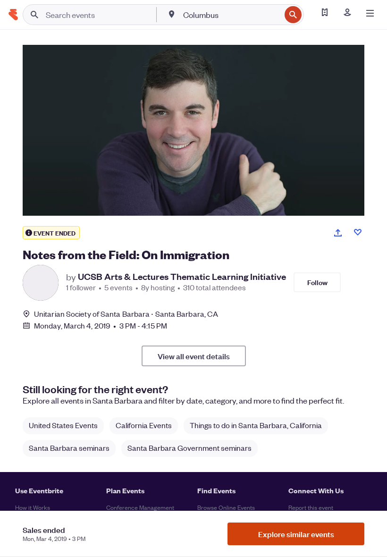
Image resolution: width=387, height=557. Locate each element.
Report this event (310, 507)
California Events (144, 425)
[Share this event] (337, 232)
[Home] (13, 14)
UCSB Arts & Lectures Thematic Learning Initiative (182, 276)
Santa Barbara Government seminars (189, 448)
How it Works (32, 507)
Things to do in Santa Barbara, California (256, 425)
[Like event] (357, 232)
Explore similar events (296, 534)
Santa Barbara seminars (69, 448)
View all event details (194, 356)
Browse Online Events (226, 507)
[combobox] (231, 14)
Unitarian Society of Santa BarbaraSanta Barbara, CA (126, 314)
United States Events (63, 425)
